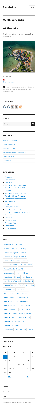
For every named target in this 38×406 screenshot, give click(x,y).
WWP (30, 330)
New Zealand (27, 277)
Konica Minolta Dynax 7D (13, 269)
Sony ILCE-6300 (10, 317)
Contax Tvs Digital (11, 253)
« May (9, 377)
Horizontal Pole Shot (12, 261)
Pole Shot (21, 289)
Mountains (8, 277)
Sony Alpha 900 (24, 305)
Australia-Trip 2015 (11, 249)
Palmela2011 (28, 281)
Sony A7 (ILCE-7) (22, 297)
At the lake (10, 28)
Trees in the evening (9, 144)
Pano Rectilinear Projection (15, 196)
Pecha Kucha (10, 201)
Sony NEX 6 (19, 321)
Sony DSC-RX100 (10, 309)
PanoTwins (9, 7)
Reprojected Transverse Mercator (18, 212)
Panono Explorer (10, 285)
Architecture (9, 245)
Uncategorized (10, 228)
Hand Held (16, 89)
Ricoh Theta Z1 (22, 293)
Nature (17, 277)
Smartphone (9, 297)
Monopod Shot (22, 273)
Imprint (6, 391)
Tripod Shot (8, 330)
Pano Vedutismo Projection (15, 199)
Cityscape (23, 249)
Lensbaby (8, 182)
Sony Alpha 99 (22, 301)
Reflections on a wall (9, 148)
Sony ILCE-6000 (25, 313)
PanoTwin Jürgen (11, 87)
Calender (31, 87)
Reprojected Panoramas (14, 209)
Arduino (19, 245)
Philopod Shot (9, 289)
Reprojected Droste (12, 207)
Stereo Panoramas (12, 215)
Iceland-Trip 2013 (25, 265)
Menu (32, 7)
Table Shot (19, 326)
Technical (8, 218)
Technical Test (10, 223)
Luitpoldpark (9, 273)
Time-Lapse (9, 226)
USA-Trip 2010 (20, 330)
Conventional (7, 89)
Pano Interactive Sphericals (15, 193)
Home (5, 387)
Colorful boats (7, 160)
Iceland (25, 261)
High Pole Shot (20, 257)
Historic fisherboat (8, 156)
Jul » (28, 377)
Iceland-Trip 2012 (10, 265)
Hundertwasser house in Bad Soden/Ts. (14, 152)
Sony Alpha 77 (9, 301)
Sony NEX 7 (8, 326)
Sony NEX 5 (8, 321)
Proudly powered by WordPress (21, 402)
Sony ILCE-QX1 (24, 317)
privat (7, 204)
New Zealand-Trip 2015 (12, 281)
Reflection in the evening (10, 140)
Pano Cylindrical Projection (15, 185)
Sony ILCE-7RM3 (26, 89)
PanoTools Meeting (26, 285)
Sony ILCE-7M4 (25, 309)
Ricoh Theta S (9, 293)
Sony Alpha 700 (10, 305)
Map (4, 396)
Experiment (24, 253)
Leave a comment (8, 91)
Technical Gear (10, 220)
